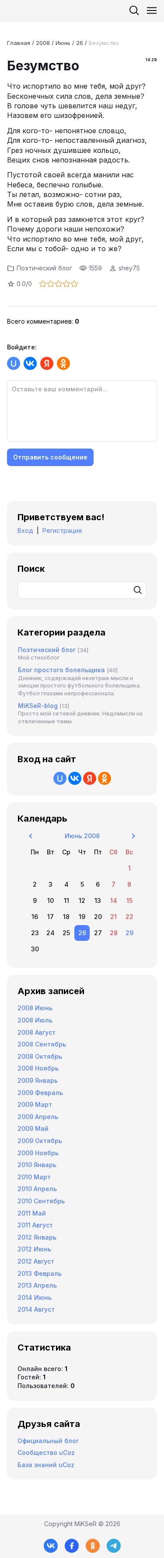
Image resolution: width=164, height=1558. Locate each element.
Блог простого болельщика (61, 670)
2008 (43, 42)
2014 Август (36, 1309)
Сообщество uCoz (46, 1452)
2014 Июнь (34, 1297)
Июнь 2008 (82, 835)
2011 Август (35, 1225)
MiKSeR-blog (38, 705)
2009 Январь (37, 1080)
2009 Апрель (37, 1116)
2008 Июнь (34, 1008)
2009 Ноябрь (38, 1153)
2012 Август (35, 1261)
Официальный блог (48, 1440)
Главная (18, 42)
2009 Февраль (40, 1092)
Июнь (63, 42)
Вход (25, 530)
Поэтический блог (44, 268)
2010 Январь (36, 1164)
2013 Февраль (39, 1273)
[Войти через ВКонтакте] (30, 363)
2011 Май (31, 1213)
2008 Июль (34, 1020)
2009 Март (34, 1104)
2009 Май (33, 1128)
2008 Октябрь (39, 1056)
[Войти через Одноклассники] (63, 363)
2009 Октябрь (39, 1140)
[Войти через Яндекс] (46, 363)
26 (79, 42)
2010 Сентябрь (41, 1201)
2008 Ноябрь (38, 1068)
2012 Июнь (34, 1249)
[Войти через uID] (13, 363)
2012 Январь (36, 1237)
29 (129, 932)
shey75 (129, 268)
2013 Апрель (37, 1285)
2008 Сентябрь (41, 1044)
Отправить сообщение (50, 457)
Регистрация (62, 530)
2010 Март (34, 1177)
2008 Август (36, 1032)
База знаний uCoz (45, 1464)
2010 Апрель (37, 1188)
